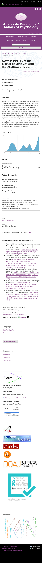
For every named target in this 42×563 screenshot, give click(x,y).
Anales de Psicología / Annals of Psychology (21, 25)
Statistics (34, 37)
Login (39, 1)
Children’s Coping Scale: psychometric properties (22, 251)
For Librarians (7, 360)
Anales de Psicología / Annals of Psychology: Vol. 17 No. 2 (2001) (22, 277)
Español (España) (8, 330)
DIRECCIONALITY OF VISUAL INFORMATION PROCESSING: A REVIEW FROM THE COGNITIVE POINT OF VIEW (23, 294)
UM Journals (24, 1)
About (32, 40)
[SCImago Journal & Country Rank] (14, 398)
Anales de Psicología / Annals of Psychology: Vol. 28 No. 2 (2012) (21, 253)
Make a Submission (10, 341)
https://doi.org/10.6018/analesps (13, 315)
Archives (10, 53)
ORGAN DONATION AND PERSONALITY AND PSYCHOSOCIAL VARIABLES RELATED (21, 284)
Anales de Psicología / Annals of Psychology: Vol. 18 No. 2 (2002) (20, 266)
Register (33, 1)
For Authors (6, 357)
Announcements (21, 40)
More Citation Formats (10, 212)
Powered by (9, 415)
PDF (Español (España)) (32, 72)
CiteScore (16, 408)
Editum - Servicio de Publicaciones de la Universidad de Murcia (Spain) (12, 548)
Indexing (10, 40)
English (5, 333)
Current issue (9, 37)
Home (4, 53)
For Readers (6, 354)
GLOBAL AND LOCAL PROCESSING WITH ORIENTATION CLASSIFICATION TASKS (22, 274)
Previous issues (22, 37)
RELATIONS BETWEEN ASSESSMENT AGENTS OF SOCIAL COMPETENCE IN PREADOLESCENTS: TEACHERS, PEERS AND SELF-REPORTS (21, 262)
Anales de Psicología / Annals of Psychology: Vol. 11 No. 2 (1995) (20, 287)
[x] (28, 317)
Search (21, 48)
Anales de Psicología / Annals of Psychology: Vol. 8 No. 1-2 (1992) (22, 298)
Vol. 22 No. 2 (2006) (20, 53)
